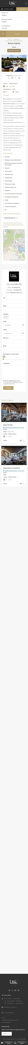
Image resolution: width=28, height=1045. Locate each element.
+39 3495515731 (16, 287)
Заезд (4, 321)
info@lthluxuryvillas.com (16, 292)
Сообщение (6, 363)
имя (4, 298)
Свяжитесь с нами (8, 1042)
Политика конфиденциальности (12, 380)
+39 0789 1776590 (9, 1012)
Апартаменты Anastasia (11, 468)
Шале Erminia (8, 425)
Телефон (5, 314)
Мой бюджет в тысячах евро (10, 354)
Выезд (5, 329)
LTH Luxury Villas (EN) (11, 419)
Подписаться (6, 1033)
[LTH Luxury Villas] (14, 983)
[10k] (3, 359)
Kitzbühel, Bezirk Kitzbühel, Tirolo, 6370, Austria (13, 428)
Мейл (5, 306)
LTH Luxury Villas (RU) (14, 284)
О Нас (3, 1017)
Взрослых (5, 338)
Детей (4, 346)
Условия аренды (6, 1022)
